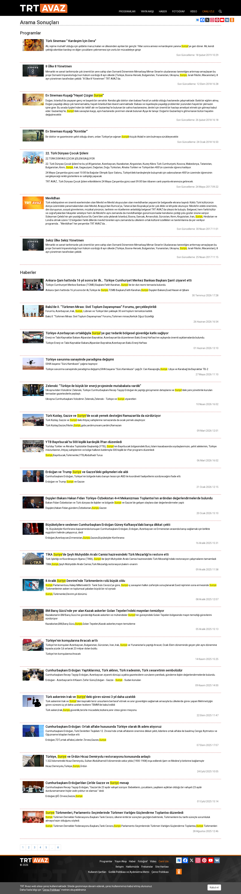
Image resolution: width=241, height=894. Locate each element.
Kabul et (214, 887)
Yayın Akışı (121, 861)
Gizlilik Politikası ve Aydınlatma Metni (129, 872)
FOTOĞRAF (178, 11)
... (52, 847)
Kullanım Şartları (97, 872)
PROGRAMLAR (127, 11)
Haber (132, 861)
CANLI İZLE (208, 11)
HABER (163, 11)
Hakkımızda (132, 866)
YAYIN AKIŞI (147, 11)
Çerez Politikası (160, 872)
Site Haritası (162, 866)
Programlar (106, 861)
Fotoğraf (143, 861)
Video (153, 861)
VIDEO (193, 11)
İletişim (120, 866)
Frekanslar (147, 866)
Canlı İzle (164, 861)
